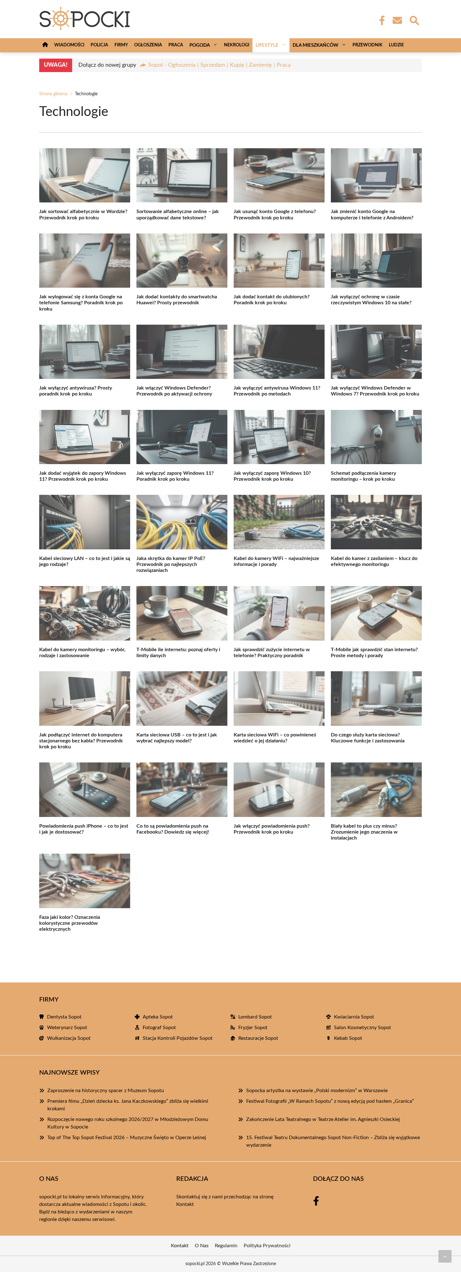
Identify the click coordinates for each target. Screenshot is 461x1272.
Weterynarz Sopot (67, 1027)
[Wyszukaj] (414, 20)
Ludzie (396, 45)
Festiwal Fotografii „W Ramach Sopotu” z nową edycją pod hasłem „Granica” (330, 1101)
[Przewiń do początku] (445, 1256)
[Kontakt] (397, 20)
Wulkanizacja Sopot (69, 1038)
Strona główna (53, 94)
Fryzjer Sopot (253, 1027)
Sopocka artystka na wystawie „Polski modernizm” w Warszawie (317, 1090)
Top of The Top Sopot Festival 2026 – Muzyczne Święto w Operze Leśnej (126, 1137)
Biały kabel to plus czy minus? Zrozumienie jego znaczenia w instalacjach (364, 832)
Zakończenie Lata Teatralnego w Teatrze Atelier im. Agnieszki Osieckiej (323, 1119)
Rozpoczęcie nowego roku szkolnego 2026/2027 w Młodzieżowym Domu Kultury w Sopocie (127, 1123)
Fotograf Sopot (159, 1027)
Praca (175, 45)
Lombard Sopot (255, 1016)
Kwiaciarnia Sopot (354, 1016)
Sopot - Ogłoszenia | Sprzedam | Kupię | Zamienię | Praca (219, 65)
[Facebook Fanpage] (380, 20)
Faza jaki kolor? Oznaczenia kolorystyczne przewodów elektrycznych (69, 923)
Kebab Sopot (348, 1038)
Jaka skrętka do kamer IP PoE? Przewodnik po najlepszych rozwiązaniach (170, 564)
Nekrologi (236, 45)
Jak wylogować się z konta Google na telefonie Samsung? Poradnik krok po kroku (81, 302)
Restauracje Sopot (258, 1038)
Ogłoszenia (148, 45)
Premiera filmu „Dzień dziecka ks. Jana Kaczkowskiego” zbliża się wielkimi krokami (127, 1105)
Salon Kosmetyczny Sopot (362, 1027)
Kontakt (185, 1204)
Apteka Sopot (158, 1016)
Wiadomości (69, 45)
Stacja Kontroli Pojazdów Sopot (178, 1038)
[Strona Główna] (45, 45)
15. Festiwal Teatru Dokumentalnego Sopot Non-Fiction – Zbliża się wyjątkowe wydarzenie (333, 1141)
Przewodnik (367, 45)
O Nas (202, 1245)
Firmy (121, 45)
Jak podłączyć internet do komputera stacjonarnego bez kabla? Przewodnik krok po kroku (81, 740)
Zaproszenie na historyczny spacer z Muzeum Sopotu (105, 1090)
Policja (99, 45)
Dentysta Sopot (64, 1016)
